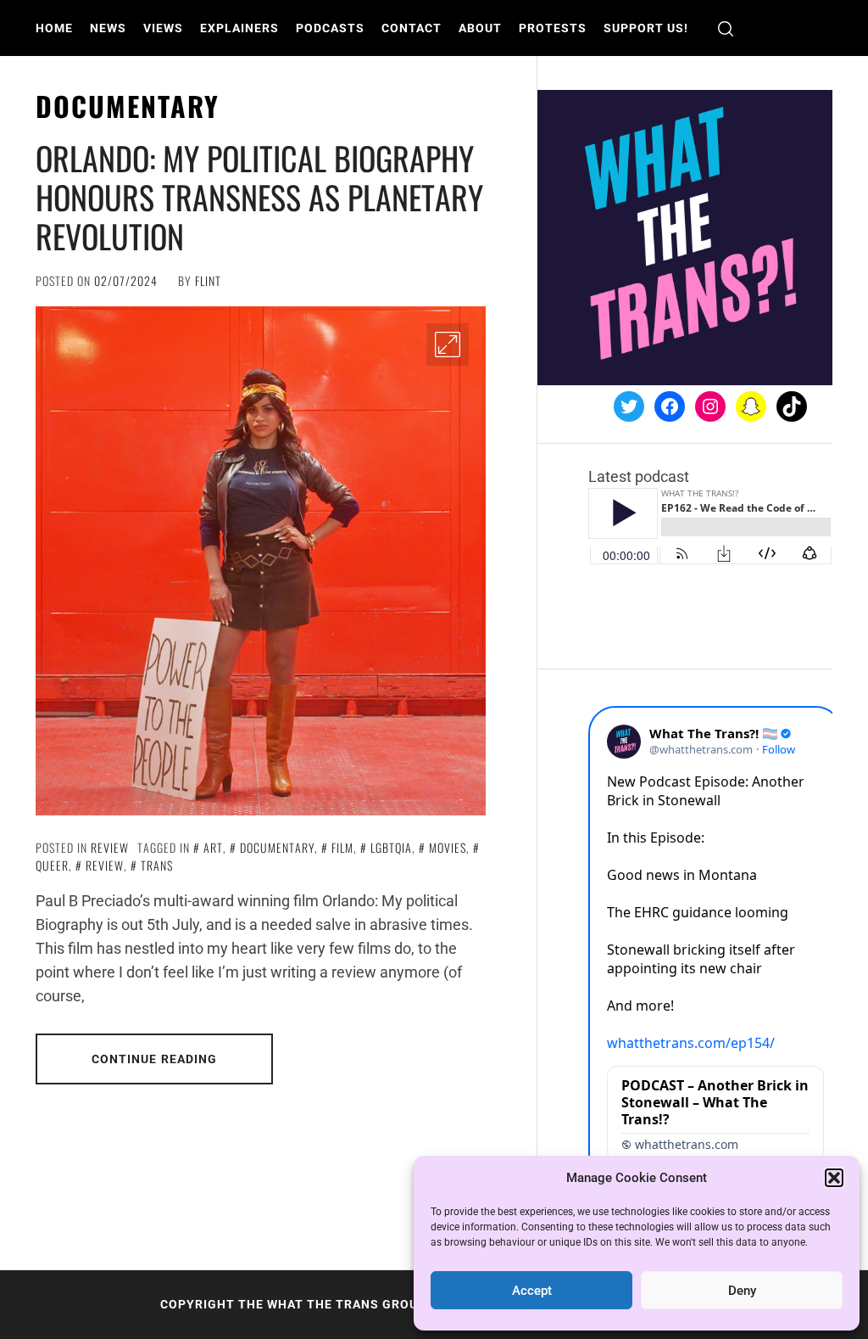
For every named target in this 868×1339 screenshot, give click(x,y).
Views (163, 28)
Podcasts (330, 28)
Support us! (646, 28)
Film (342, 847)
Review (110, 847)
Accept (532, 1290)
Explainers (239, 28)
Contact (411, 28)
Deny (742, 1290)
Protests (553, 28)
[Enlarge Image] (447, 344)
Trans (157, 865)
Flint (208, 280)
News (108, 28)
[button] (834, 1177)
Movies (447, 847)
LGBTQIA (391, 847)
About (480, 28)
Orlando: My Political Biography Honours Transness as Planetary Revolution (259, 196)
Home (54, 28)
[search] (725, 28)
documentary (277, 847)
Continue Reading (155, 1059)
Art (213, 847)
